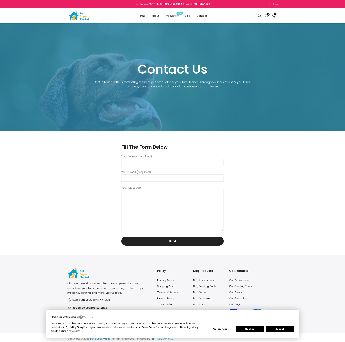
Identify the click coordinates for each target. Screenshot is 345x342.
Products (173, 16)
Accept (279, 329)
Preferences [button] (73, 331)
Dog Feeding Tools (204, 286)
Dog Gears (199, 292)
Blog (187, 16)
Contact (202, 16)
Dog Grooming (202, 298)
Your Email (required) (136, 172)
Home (141, 16)
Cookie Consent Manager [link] (63, 317)
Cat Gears (235, 292)
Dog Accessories (203, 280)
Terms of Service (168, 292)
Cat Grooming (238, 298)
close (72, 4)
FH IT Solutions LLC (162, 339)
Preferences (220, 329)
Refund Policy (165, 298)
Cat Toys (234, 304)
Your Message (131, 188)
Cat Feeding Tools (240, 286)
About (155, 16)
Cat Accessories (239, 280)
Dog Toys (199, 304)
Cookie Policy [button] (148, 327)
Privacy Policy (165, 280)
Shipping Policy (166, 286)
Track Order (164, 304)
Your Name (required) (136, 156)
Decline (249, 329)
